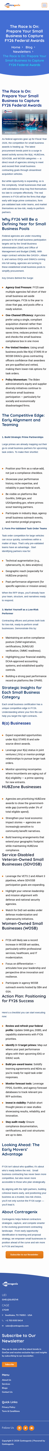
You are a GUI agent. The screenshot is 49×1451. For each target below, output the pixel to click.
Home (15, 47)
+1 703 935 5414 (14, 1320)
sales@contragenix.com (17, 1325)
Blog (29, 47)
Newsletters (22, 52)
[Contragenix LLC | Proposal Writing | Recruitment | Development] (12, 5)
